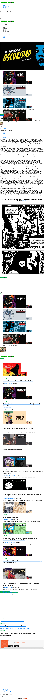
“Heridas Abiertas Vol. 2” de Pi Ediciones (11, 97)
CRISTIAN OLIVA (8, 383)
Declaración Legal (7, 691)
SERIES (4, 7)
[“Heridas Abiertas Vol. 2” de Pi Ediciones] (17, 95)
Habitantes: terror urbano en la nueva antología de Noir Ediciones (17, 84)
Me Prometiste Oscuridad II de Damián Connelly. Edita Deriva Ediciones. (18, 109)
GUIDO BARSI (3, 128)
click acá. (24, 200)
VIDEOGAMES (6, 6)
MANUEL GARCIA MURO (9, 475)
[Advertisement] (13, 286)
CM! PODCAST (6, 9)
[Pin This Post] (23, 39)
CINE (4, 5)
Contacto (5, 692)
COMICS (4, 8)
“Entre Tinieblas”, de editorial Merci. (11, 121)
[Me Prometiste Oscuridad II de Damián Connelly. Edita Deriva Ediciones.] (17, 108)
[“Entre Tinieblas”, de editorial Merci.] (17, 344)
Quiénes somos (6, 689)
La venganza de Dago (5, 591)
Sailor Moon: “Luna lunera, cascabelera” (9, 592)
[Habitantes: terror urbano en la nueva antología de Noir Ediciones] (17, 83)
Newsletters (5, 690)
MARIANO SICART (8, 451)
